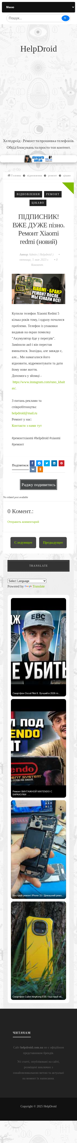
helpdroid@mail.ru (24, 413)
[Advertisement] (38, 97)
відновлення (28, 194)
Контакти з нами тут (27, 425)
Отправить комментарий (23, 521)
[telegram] (39, 463)
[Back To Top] (38, 1111)
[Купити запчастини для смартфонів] (38, 158)
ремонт (52, 194)
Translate (39, 586)
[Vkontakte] (33, 469)
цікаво (38, 202)
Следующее (23, 542)
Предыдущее (53, 542)
